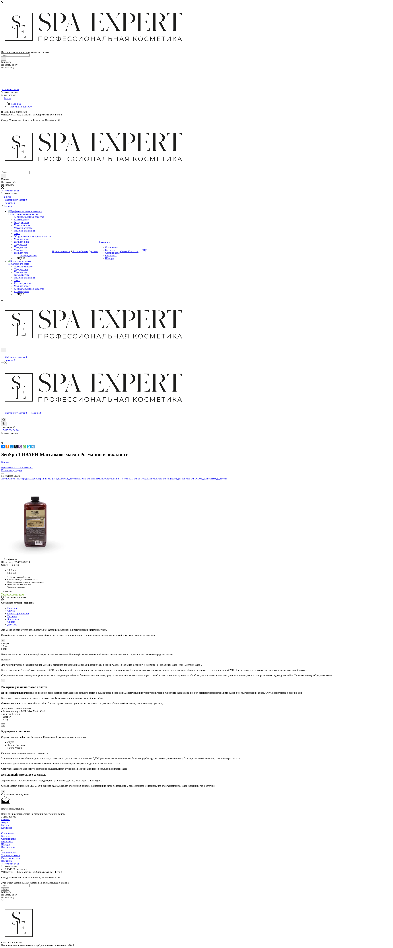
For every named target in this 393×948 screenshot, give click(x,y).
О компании (7, 833)
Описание (12, 608)
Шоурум (5, 844)
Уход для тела (206, 478)
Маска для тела (69, 478)
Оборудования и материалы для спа (123, 478)
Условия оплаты (9, 852)
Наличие (12, 616)
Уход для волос (149, 478)
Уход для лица (164, 478)
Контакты (6, 836)
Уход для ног (178, 478)
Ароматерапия (38, 478)
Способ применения (18, 613)
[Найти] (3, 59)
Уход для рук (192, 478)
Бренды (5, 825)
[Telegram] (33, 446)
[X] (16, 446)
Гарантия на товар (10, 858)
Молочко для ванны (87, 478)
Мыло (101, 478)
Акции (4, 822)
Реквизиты (7, 841)
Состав (11, 610)
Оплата (11, 622)
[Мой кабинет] (2, 354)
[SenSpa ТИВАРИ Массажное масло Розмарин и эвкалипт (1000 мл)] (35, 554)
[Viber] (20, 446)
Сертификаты (8, 838)
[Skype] (29, 446)
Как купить (13, 619)
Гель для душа (53, 478)
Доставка (12, 624)
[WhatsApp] (24, 446)
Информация (8, 847)
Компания (6, 827)
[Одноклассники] (7, 446)
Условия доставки (10, 855)
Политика (6, 861)
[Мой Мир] (12, 446)
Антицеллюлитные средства (16, 478)
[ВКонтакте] (3, 446)
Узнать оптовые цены (12, 594)
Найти (5, 889)
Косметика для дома (11, 470)
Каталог (5, 819)
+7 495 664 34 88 (10, 89)
